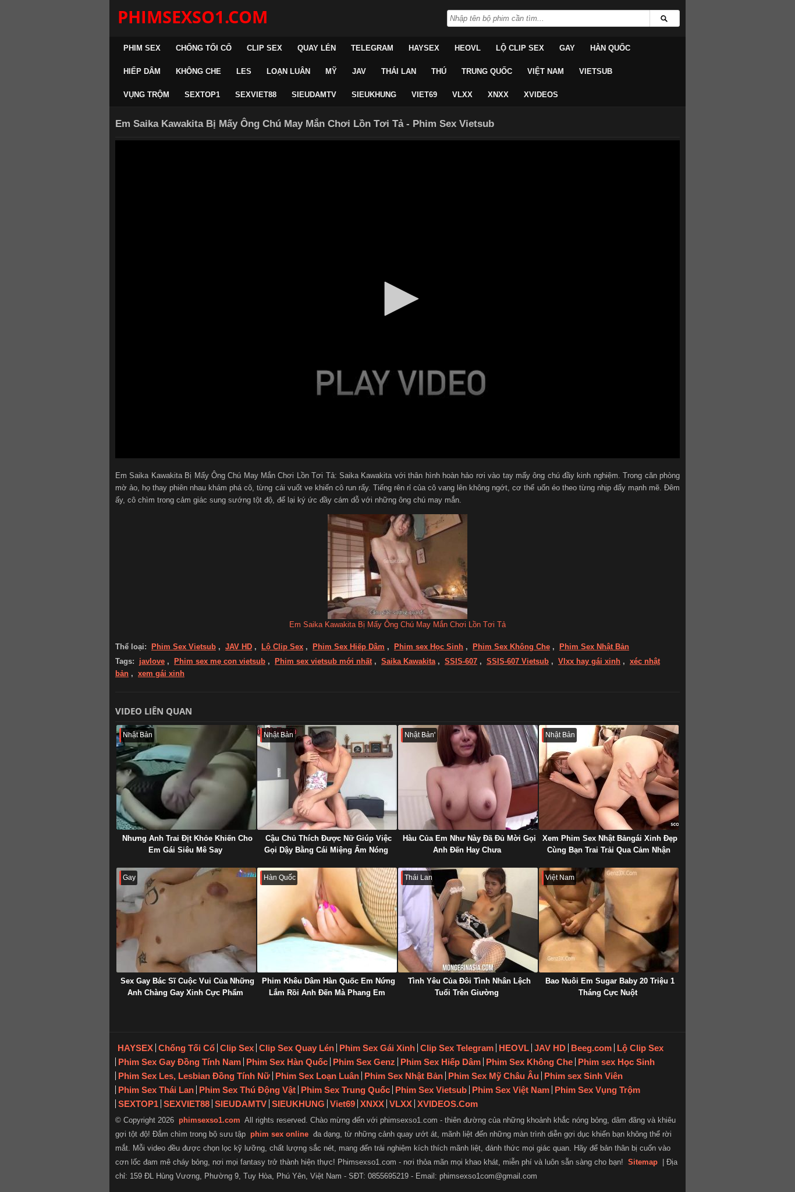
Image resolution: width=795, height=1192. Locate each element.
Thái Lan (398, 71)
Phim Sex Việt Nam (510, 1090)
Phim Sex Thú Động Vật (247, 1090)
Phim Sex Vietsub (183, 646)
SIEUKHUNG (374, 94)
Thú (438, 71)
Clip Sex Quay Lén (296, 1048)
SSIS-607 (461, 661)
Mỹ (331, 71)
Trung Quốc (487, 71)
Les (243, 71)
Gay (567, 48)
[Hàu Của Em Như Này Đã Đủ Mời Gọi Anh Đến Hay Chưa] (468, 777)
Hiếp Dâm (142, 71)
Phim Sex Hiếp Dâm (349, 646)
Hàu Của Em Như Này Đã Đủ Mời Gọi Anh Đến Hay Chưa (469, 844)
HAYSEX (424, 48)
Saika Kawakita (408, 661)
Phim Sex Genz (364, 1062)
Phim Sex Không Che (511, 646)
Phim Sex (142, 48)
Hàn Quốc (610, 48)
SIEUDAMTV (314, 94)
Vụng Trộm (146, 94)
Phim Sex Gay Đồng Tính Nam (179, 1062)
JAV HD (238, 646)
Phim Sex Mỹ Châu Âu (493, 1076)
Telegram (372, 48)
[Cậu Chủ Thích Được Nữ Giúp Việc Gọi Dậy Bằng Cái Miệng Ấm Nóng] (327, 777)
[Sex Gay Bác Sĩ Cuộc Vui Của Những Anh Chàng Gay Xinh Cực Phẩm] (186, 920)
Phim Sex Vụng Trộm (597, 1090)
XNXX (498, 94)
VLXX (462, 94)
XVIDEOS (541, 94)
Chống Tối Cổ (204, 48)
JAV (359, 71)
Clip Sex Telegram (457, 1048)
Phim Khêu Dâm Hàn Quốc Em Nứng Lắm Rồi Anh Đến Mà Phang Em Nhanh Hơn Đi (328, 993)
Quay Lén (316, 48)
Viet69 (424, 94)
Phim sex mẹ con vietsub (219, 661)
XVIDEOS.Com (447, 1104)
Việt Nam (545, 71)
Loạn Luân (288, 71)
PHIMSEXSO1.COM (193, 16)
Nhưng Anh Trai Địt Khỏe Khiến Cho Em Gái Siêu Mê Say (187, 844)
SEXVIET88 (255, 94)
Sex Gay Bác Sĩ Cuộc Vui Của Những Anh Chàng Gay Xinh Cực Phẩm (187, 987)
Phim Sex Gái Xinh (377, 1048)
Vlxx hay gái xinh (589, 661)
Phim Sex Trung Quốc (345, 1090)
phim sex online (279, 1134)
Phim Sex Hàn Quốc (287, 1062)
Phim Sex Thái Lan (156, 1090)
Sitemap (643, 1162)
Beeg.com (591, 1048)
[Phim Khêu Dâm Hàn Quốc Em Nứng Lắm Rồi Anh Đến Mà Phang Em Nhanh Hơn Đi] (327, 920)
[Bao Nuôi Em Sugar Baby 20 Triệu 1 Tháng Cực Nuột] (609, 920)
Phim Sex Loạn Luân (317, 1076)
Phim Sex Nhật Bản (594, 646)
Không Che (198, 71)
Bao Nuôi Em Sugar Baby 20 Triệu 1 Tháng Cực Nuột (610, 987)
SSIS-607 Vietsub (518, 661)
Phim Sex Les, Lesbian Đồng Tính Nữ (194, 1076)
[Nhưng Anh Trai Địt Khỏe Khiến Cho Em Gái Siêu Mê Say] (186, 777)
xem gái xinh (161, 673)
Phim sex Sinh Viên (583, 1076)
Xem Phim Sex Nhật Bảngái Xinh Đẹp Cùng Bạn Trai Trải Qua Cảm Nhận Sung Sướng (609, 850)
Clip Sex (264, 48)
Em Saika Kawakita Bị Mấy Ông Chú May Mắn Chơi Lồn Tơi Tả (397, 624)
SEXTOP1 (202, 94)
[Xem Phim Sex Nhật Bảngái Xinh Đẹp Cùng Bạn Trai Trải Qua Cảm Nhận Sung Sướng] (609, 777)
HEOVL (468, 48)
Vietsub (595, 71)
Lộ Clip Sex (520, 48)
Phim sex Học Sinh (428, 646)
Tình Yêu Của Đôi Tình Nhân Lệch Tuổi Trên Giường (469, 987)
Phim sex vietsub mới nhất (323, 661)
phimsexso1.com (209, 1120)
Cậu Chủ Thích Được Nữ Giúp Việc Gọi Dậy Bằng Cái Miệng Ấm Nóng (328, 844)
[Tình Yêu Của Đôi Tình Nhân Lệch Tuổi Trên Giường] (468, 920)
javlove (152, 661)
